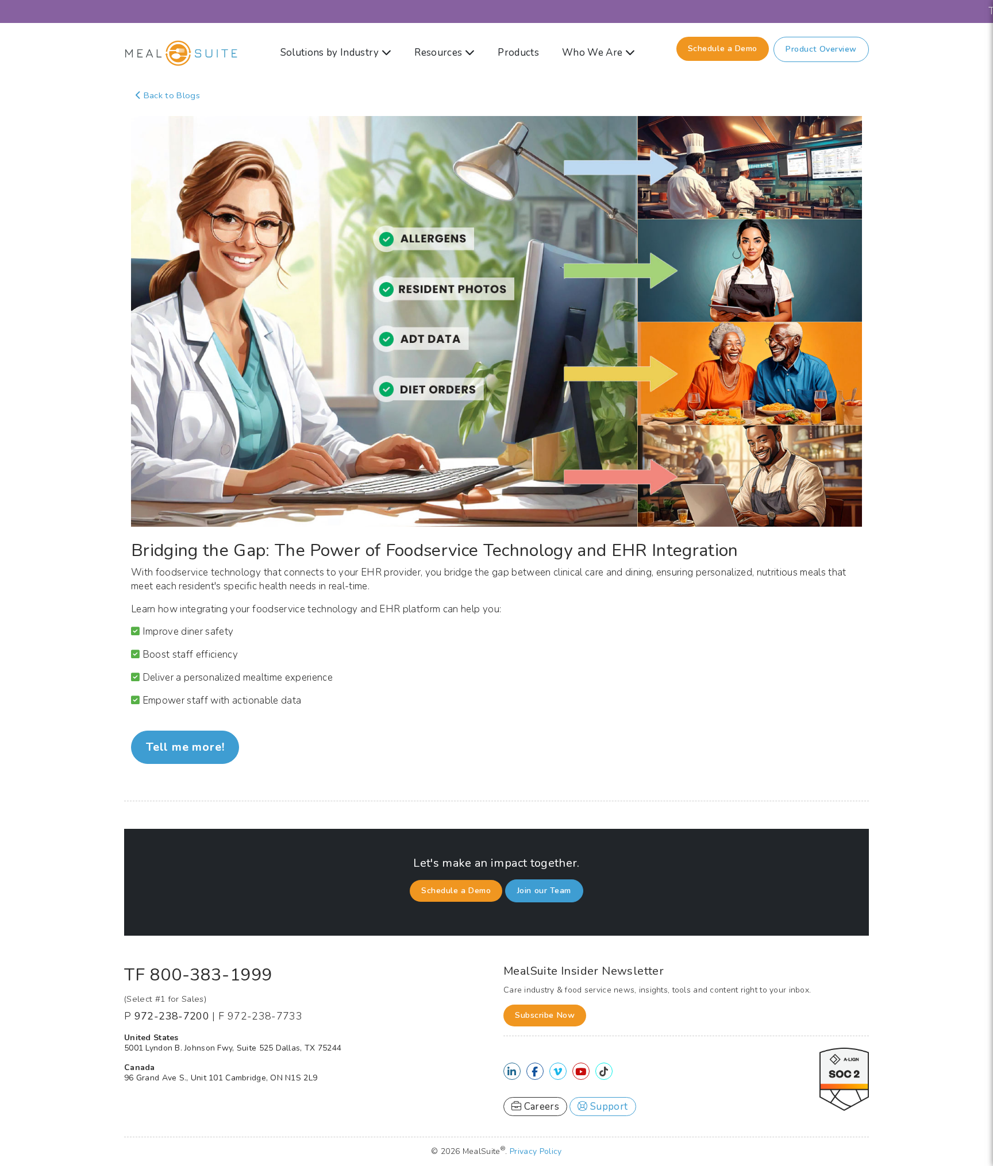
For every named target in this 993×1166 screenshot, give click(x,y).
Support (608, 1106)
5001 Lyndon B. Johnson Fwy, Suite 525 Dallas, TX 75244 (232, 1048)
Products (518, 52)
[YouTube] (580, 1072)
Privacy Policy (536, 1151)
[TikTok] (603, 1072)
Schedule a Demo (722, 48)
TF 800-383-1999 (198, 975)
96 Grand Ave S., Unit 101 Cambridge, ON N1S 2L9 (220, 1077)
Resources (439, 52)
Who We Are (593, 52)
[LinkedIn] (511, 1072)
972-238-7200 (171, 1016)
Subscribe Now (545, 1015)
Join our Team (544, 890)
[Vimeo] (557, 1072)
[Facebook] (535, 1072)
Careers (540, 1106)
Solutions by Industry (331, 52)
